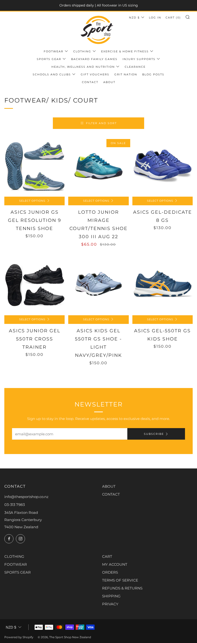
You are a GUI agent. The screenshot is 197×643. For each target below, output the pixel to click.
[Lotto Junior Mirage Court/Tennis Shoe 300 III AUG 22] (98, 166)
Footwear (53, 51)
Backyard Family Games (94, 59)
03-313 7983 (14, 504)
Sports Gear (49, 59)
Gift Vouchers (95, 74)
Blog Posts (153, 74)
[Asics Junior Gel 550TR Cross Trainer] (34, 285)
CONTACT (111, 494)
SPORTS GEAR (17, 572)
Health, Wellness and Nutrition (83, 66)
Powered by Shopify (18, 637)
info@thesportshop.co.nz (26, 496)
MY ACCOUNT (114, 564)
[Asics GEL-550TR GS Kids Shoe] (162, 285)
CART (107, 556)
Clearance (135, 66)
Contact (90, 82)
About (109, 82)
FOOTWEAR (15, 564)
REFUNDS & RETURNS (122, 588)
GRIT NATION (125, 74)
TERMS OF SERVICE (120, 580)
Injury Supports (139, 59)
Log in (155, 17)
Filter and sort (101, 123)
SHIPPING (111, 596)
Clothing (82, 51)
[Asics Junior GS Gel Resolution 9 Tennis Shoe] (34, 166)
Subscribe (154, 434)
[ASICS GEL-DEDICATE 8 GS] (162, 166)
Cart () (173, 17)
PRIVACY (110, 604)
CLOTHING (14, 556)
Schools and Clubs (52, 74)
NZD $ (134, 17)
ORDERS (110, 572)
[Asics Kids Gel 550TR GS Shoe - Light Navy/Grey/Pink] (98, 285)
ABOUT (109, 486)
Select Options (32, 200)
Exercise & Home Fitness (125, 51)
